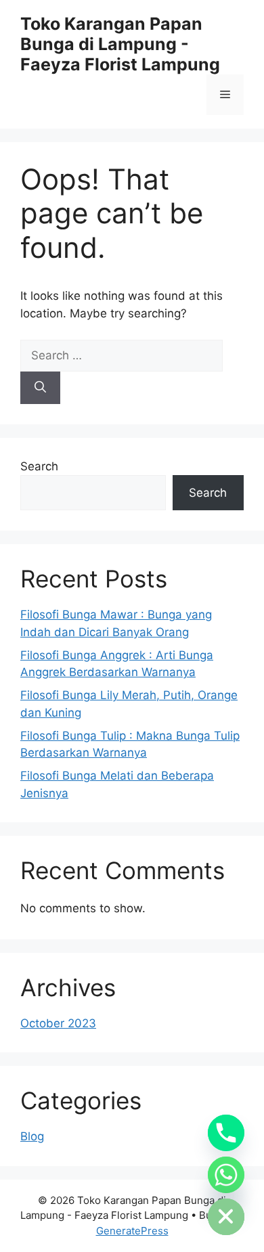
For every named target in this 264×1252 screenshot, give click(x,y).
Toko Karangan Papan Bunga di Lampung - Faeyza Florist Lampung (120, 44)
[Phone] (226, 1133)
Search (39, 466)
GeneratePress (132, 1230)
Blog (32, 1136)
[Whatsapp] (226, 1175)
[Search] (40, 388)
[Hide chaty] (226, 1217)
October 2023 (58, 1023)
